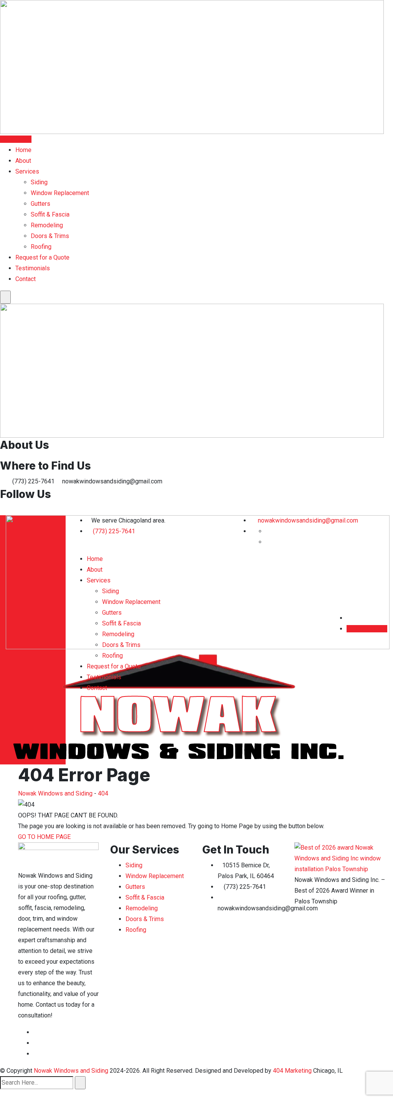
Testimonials (32, 268)
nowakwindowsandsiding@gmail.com (307, 520)
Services (27, 171)
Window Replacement (60, 193)
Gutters (40, 203)
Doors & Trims (50, 236)
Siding (39, 182)
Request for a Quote (42, 257)
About (23, 160)
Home (23, 150)
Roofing (41, 246)
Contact (25, 279)
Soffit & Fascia (50, 214)
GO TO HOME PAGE (44, 836)
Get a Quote (15, 139)
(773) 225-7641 (114, 531)
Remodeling (47, 225)
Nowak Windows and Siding (71, 1070)
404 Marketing (292, 1070)
